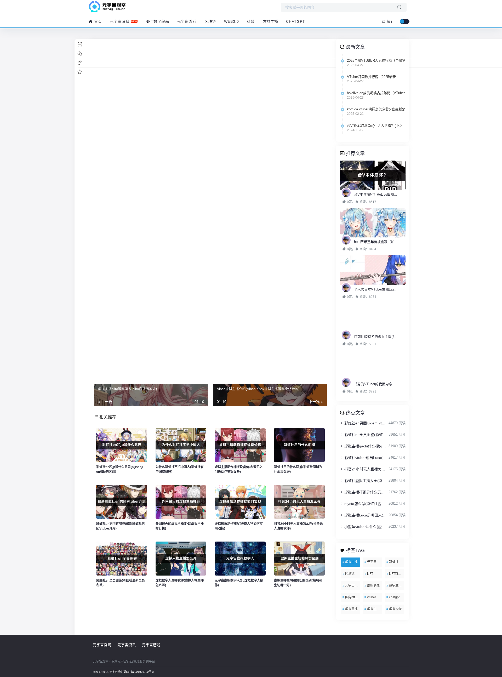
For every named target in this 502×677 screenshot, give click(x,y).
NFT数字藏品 (157, 21)
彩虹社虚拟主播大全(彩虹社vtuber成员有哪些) (365, 481)
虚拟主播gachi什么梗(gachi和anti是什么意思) (365, 446)
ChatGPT (295, 21)
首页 (97, 21)
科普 (251, 21)
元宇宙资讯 (126, 645)
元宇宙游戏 (187, 21)
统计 (390, 21)
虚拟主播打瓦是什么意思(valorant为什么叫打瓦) (365, 492)
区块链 (210, 21)
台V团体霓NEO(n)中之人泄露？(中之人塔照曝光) (374, 126)
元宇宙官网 (102, 645)
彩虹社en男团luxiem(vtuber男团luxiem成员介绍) (365, 423)
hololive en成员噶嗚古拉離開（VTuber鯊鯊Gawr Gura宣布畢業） (376, 93)
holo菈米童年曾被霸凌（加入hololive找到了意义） (392, 242)
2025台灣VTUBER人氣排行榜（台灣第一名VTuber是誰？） (376, 61)
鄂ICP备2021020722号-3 (138, 671)
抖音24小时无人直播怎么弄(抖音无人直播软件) (365, 469)
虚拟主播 (270, 21)
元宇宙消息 (119, 21)
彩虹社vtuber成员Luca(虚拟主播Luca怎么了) (365, 458)
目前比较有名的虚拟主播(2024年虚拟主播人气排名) (392, 337)
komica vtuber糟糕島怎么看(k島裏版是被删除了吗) (376, 109)
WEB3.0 (231, 21)
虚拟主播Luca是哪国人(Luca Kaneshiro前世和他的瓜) (365, 515)
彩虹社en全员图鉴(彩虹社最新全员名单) (365, 435)
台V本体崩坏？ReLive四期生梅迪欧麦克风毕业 (389, 194)
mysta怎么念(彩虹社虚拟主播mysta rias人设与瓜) (365, 504)
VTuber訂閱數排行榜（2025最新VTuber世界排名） (371, 77)
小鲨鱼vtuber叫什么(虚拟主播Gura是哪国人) (365, 527)
